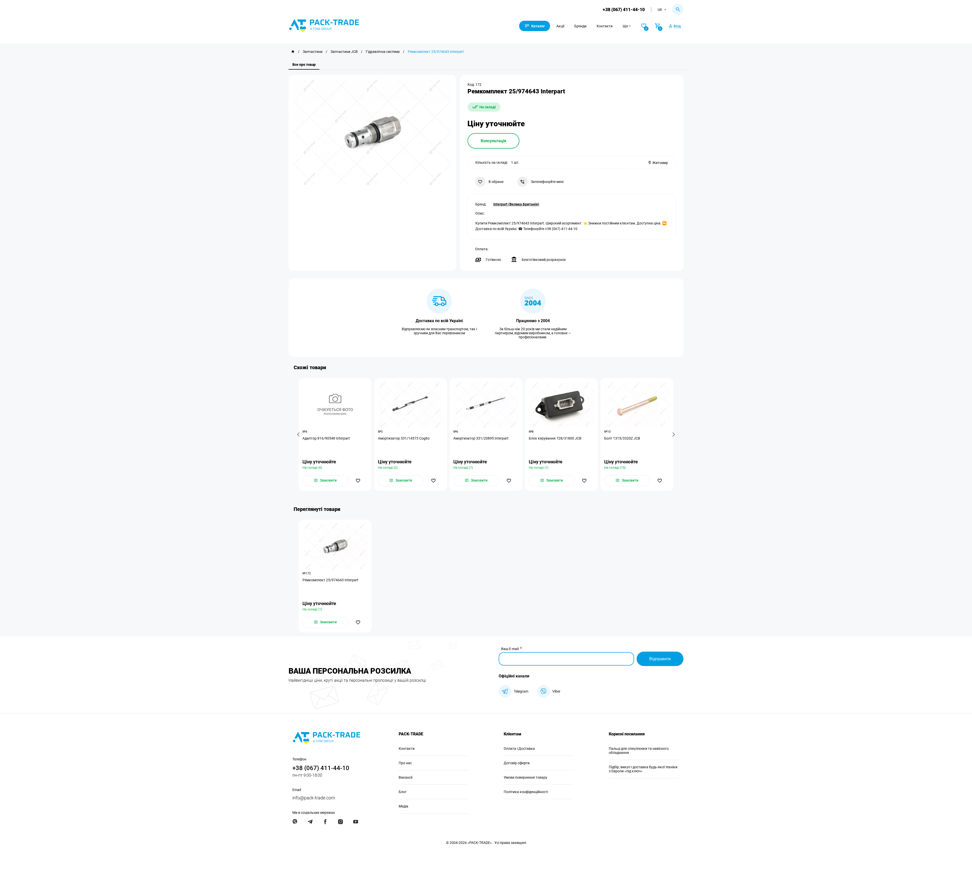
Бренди (580, 26)
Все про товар (304, 65)
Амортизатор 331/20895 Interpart (481, 438)
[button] (299, 434)
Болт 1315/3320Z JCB (622, 438)
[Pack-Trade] (293, 51)
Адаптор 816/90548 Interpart (326, 438)
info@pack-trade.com (313, 797)
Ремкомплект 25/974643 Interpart (330, 580)
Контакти (605, 26)
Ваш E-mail (510, 649)
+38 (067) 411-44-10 (624, 9)
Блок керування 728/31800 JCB (555, 438)
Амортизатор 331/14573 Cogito (404, 438)
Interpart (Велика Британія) (516, 204)
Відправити (660, 659)
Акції (560, 26)
